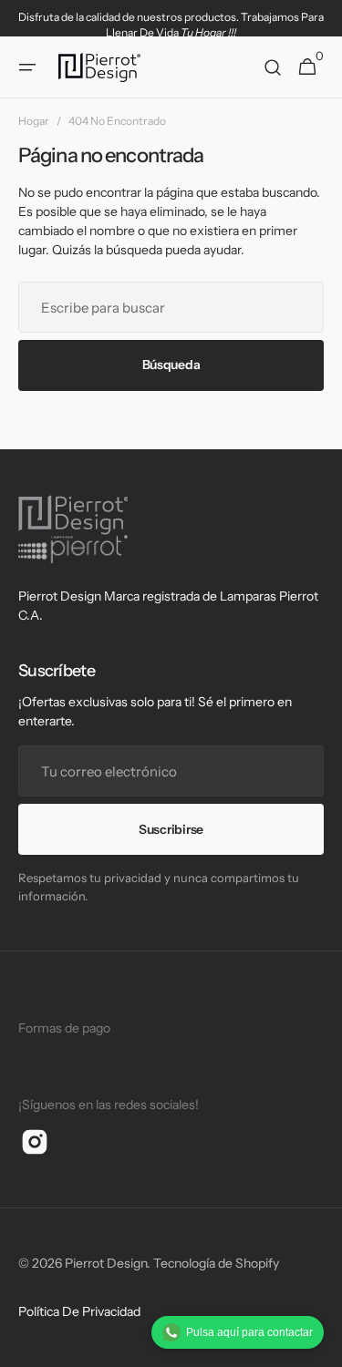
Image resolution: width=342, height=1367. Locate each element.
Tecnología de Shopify (216, 1263)
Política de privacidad (79, 1311)
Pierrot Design (106, 1263)
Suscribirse (171, 829)
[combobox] (171, 307)
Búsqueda (171, 364)
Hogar (33, 121)
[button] (27, 67)
